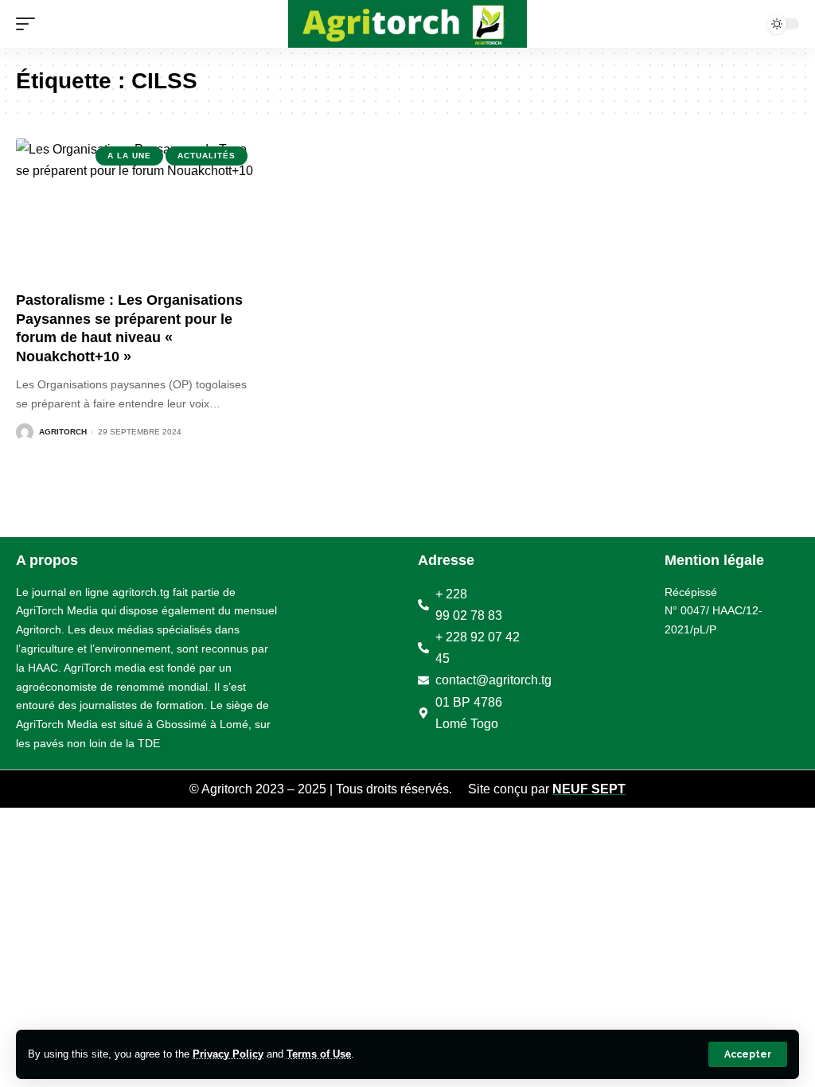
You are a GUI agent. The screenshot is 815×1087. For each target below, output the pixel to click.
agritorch (63, 431)
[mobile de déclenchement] (29, 24)
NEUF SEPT (589, 789)
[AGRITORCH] (407, 24)
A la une (129, 155)
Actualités (206, 155)
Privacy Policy (228, 1054)
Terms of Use (319, 1054)
